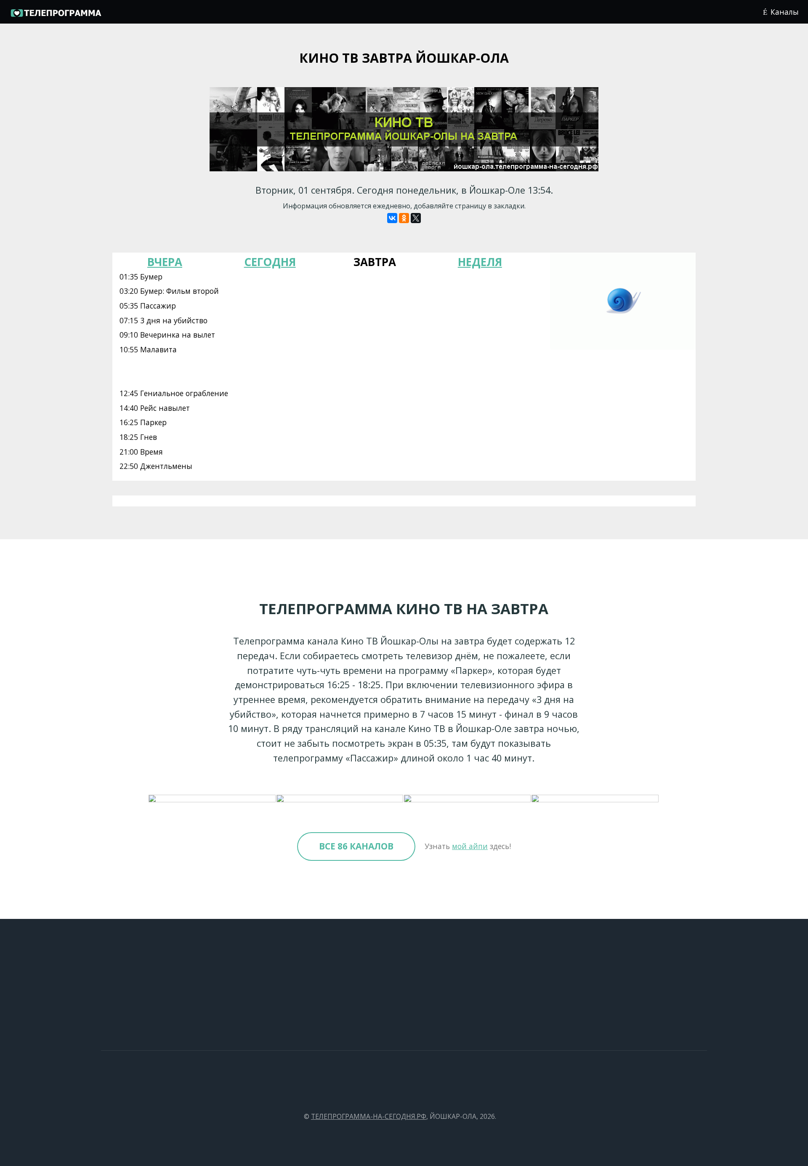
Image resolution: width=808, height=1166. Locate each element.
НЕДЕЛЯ (480, 261)
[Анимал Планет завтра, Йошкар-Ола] (595, 799)
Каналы (785, 12)
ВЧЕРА (164, 261)
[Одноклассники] (404, 218)
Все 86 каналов (356, 846)
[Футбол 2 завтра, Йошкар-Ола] (468, 799)
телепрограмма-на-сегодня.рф (368, 1116)
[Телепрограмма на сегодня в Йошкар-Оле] (55, 15)
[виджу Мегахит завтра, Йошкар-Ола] (212, 799)
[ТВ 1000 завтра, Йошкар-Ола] (340, 799)
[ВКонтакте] (392, 218)
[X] (416, 218)
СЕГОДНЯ (270, 261)
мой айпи (470, 846)
